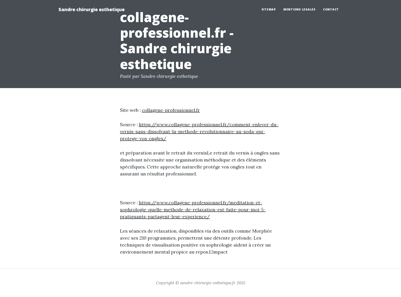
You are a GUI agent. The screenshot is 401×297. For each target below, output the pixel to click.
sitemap (269, 9)
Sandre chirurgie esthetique (91, 9)
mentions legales (299, 9)
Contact (331, 9)
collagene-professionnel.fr (171, 110)
